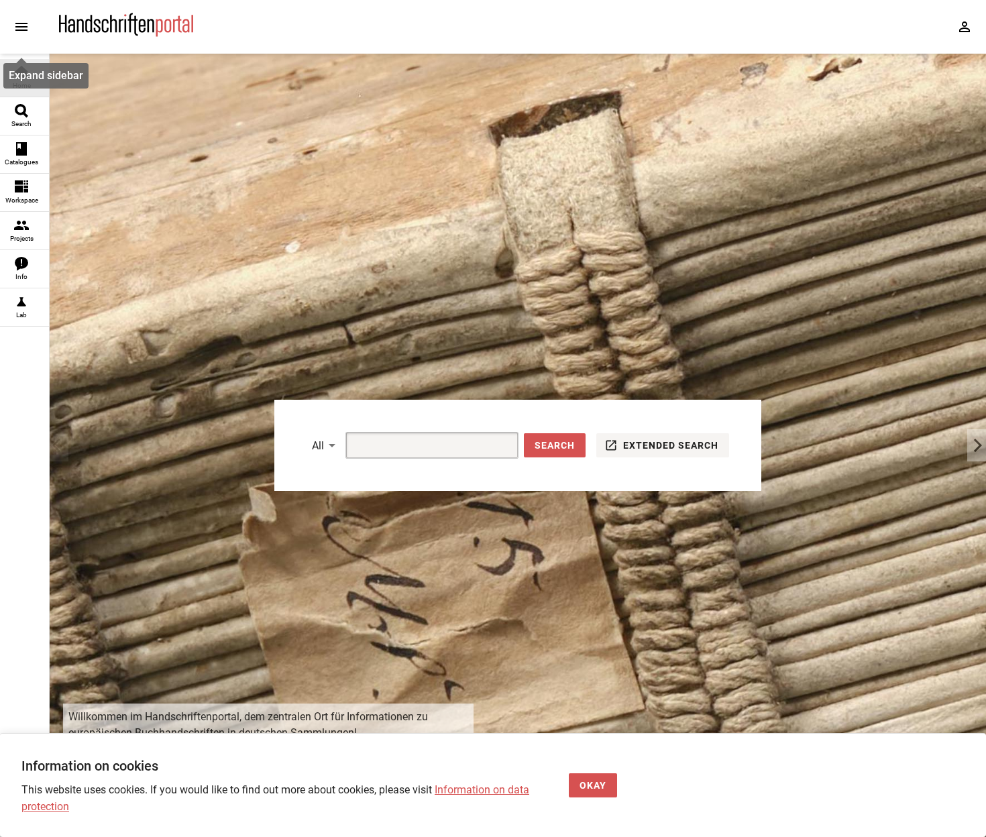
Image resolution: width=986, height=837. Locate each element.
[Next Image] (976, 445)
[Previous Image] (59, 445)
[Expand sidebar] (21, 27)
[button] (555, 445)
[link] (24, 78)
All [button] (318, 445)
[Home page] (126, 33)
